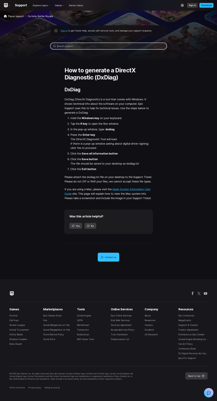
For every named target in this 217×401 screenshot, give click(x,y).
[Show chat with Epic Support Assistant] (208, 392)
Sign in (64, 30)
